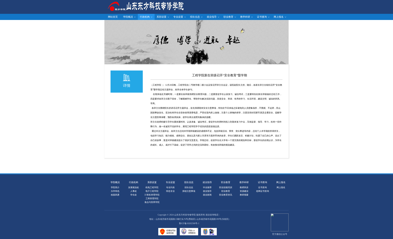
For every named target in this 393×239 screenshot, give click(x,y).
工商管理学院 (152, 198)
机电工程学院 (152, 187)
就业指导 (212, 17)
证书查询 (262, 17)
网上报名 (279, 17)
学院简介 (115, 187)
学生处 (133, 195)
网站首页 (113, 17)
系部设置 (162, 17)
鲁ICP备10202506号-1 (189, 223)
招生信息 (195, 17)
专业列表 (170, 187)
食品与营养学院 (152, 202)
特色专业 (170, 191)
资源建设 (244, 191)
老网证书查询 (262, 191)
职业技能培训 (225, 187)
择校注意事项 (188, 191)
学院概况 (128, 17)
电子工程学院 (152, 191)
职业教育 (229, 17)
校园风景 (115, 195)
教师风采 (244, 187)
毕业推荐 (207, 187)
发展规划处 (133, 187)
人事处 (133, 191)
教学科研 (245, 17)
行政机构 (145, 17)
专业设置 (178, 17)
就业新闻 (207, 195)
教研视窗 (244, 195)
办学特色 (115, 191)
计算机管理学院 (152, 195)
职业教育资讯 (225, 195)
